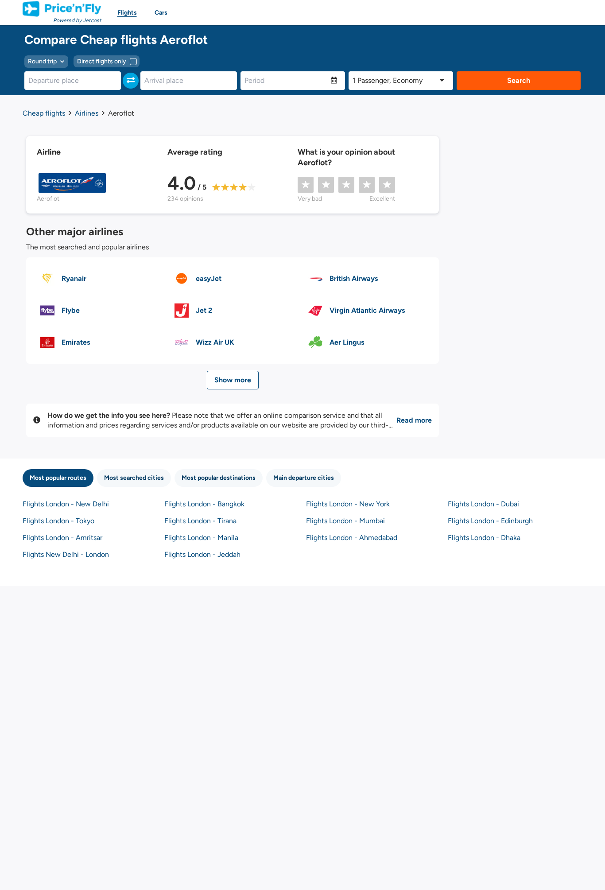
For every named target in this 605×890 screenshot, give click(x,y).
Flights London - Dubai (483, 504)
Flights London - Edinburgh (490, 521)
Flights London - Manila (201, 537)
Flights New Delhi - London (66, 554)
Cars (161, 12)
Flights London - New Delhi (66, 504)
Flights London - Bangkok (204, 504)
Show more (232, 380)
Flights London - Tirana (200, 521)
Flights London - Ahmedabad (351, 537)
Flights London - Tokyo (58, 521)
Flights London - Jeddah (202, 554)
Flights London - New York (348, 504)
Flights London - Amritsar (62, 537)
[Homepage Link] (62, 9)
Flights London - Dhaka (484, 537)
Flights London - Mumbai (345, 521)
